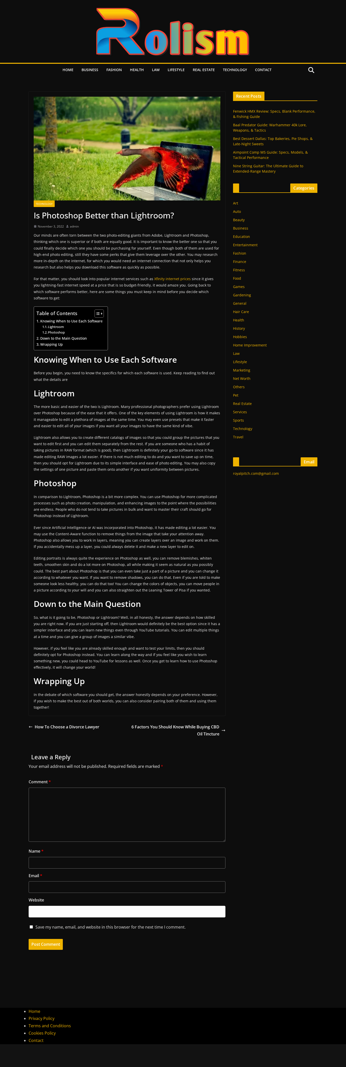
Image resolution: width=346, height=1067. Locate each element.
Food (237, 278)
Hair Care (241, 311)
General (239, 303)
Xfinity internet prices (172, 278)
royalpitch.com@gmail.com (256, 473)
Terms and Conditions (50, 1026)
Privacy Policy (41, 1018)
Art (235, 203)
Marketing (241, 370)
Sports (238, 420)
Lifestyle (176, 69)
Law (156, 69)
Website (36, 900)
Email (35, 875)
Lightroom (56, 326)
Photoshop (56, 332)
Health (137, 69)
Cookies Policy (42, 1033)
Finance (239, 261)
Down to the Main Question (63, 338)
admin (74, 226)
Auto (237, 211)
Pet (235, 395)
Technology (235, 69)
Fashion (114, 69)
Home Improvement (250, 345)
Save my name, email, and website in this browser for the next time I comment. (110, 927)
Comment (40, 782)
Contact (263, 69)
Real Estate (204, 69)
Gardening (242, 295)
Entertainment (245, 244)
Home (68, 69)
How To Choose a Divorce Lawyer (67, 727)
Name (36, 851)
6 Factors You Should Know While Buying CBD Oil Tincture (175, 730)
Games (239, 286)
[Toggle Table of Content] (97, 313)
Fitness (239, 270)
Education (241, 236)
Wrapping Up (51, 344)
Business (90, 69)
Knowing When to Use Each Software (71, 321)
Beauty (239, 219)
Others (239, 386)
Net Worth (242, 378)
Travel (238, 437)
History (239, 328)
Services (240, 411)
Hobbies (240, 336)
